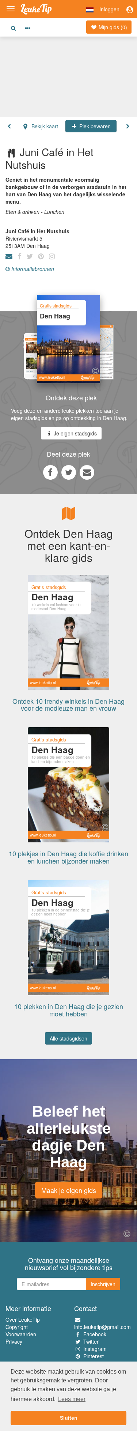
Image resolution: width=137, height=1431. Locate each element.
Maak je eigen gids (68, 1190)
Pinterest (93, 1356)
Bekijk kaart (44, 126)
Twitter (91, 1341)
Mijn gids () (112, 27)
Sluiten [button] (68, 1418)
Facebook (94, 1334)
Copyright (16, 1326)
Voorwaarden (20, 1334)
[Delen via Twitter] (68, 472)
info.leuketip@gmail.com (102, 1326)
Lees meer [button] (71, 1399)
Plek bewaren (94, 126)
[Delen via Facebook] (50, 472)
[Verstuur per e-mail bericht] (87, 472)
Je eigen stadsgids (74, 433)
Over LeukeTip (22, 1319)
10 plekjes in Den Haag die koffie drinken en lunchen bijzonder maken (68, 857)
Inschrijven (103, 1284)
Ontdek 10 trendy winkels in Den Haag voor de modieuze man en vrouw (68, 704)
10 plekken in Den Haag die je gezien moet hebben (68, 1009)
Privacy (13, 1341)
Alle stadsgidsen (68, 1038)
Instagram (95, 1348)
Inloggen (109, 9)
